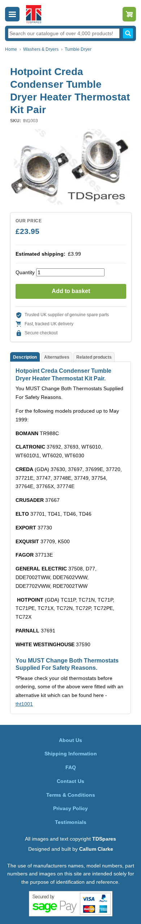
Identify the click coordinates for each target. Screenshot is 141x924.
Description (25, 357)
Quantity (25, 272)
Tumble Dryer (78, 49)
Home (11, 49)
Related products (94, 357)
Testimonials (70, 822)
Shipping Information (70, 753)
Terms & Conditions (70, 795)
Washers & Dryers (41, 49)
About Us (70, 740)
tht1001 (24, 704)
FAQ (70, 767)
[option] (70, 167)
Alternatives (56, 357)
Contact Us (70, 781)
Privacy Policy (70, 808)
